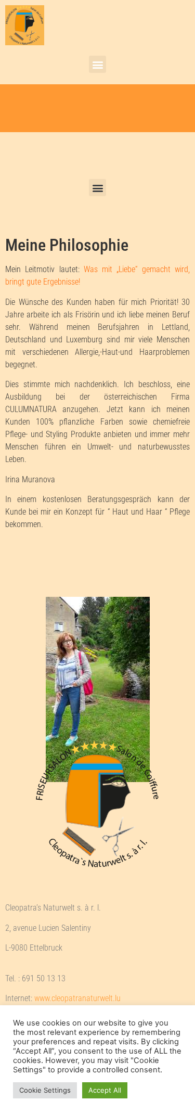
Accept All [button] (104, 1090)
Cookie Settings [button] (45, 1090)
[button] (97, 64)
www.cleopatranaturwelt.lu (77, 998)
